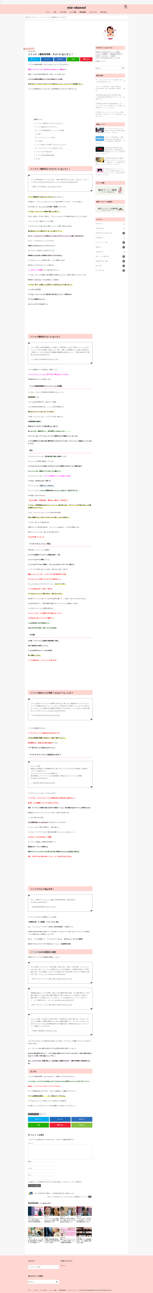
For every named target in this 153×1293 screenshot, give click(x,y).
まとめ (37, 158)
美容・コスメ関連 (102, 256)
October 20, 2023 (49, 783)
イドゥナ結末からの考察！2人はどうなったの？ (50, 144)
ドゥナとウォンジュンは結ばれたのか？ (49, 148)
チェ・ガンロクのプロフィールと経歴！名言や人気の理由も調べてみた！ (109, 80)
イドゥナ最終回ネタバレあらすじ (45, 127)
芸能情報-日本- (102, 261)
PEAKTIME (100, 228)
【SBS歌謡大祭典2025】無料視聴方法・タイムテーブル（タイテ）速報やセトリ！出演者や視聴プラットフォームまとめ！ (109, 105)
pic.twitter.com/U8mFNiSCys (57, 974)
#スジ (32, 899)
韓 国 (100, 270)
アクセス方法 (63, 12)
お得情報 (99, 237)
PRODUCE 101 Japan (104, 233)
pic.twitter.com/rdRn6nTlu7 (41, 354)
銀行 (99, 265)
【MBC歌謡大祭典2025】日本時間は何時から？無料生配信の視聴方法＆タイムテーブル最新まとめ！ (109, 97)
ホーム (47, 12)
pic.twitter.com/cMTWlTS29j (56, 711)
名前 (29, 1161)
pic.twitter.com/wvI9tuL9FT (39, 902)
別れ (38, 134)
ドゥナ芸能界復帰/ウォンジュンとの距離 (49, 130)
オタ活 (54, 12)
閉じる (39, 119)
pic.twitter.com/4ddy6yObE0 (69, 182)
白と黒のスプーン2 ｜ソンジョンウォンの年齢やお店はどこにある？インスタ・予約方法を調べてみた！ (109, 114)
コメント (30, 1143)
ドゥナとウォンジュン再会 (45, 137)
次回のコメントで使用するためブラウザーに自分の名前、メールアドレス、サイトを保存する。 (56, 1182)
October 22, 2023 (54, 715)
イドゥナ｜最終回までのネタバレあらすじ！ (49, 123)
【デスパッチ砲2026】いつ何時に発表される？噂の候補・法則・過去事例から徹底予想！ (108, 88)
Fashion (99, 223)
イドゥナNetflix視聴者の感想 (44, 155)
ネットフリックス (34, 1114)
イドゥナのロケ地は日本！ (43, 151)
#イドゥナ (56, 182)
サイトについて (93, 12)
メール (30, 1168)
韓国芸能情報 (83, 12)
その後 (38, 141)
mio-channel (76, 7)
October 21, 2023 (53, 359)
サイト (30, 1175)
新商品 (99, 247)
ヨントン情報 (73, 12)
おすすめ (43, 1114)
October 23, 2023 (56, 186)
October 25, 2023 (66, 979)
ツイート (63, 1265)
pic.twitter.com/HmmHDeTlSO (64, 1000)
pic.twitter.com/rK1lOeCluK (39, 778)
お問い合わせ (103, 12)
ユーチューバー (102, 242)
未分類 (99, 251)
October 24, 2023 (66, 1005)
